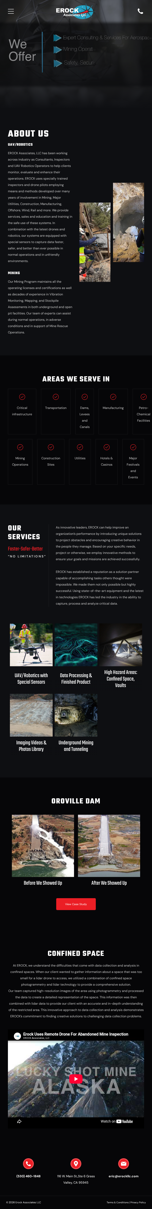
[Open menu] (11, 11)
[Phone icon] (140, 14)
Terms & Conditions (118, 1202)
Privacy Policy (138, 1202)
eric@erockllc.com (124, 1176)
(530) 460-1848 (28, 1176)
